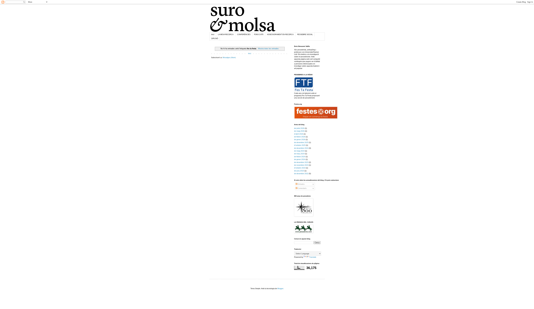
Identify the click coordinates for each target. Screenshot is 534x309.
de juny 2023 (299, 171)
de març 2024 (299, 154)
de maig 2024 (299, 151)
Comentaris (301, 188)
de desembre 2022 (301, 174)
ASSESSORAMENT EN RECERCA (280, 34)
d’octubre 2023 (300, 168)
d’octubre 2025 (300, 145)
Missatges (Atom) (229, 58)
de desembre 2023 (301, 162)
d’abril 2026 (298, 134)
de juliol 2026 (299, 128)
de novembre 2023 (301, 165)
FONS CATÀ (258, 34)
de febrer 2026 (299, 137)
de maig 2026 (299, 131)
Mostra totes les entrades (268, 49)
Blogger (280, 289)
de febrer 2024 (299, 157)
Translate (312, 257)
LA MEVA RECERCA (225, 34)
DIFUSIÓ (214, 38)
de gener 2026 (299, 140)
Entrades (301, 184)
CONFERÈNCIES (243, 34)
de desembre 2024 (301, 148)
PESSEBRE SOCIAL (305, 34)
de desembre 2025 (301, 142)
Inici (212, 34)
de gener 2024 (299, 159)
